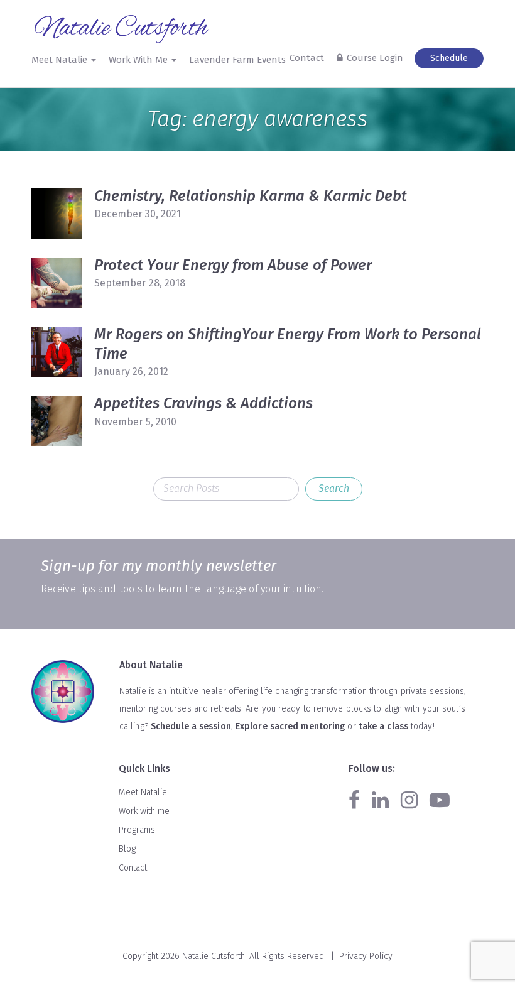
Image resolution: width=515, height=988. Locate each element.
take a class (383, 726)
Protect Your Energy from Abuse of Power (233, 265)
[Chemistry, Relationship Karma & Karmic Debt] (56, 213)
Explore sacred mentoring (290, 726)
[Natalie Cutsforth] (122, 29)
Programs (137, 830)
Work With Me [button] (139, 59)
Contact (307, 57)
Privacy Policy (366, 956)
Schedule (449, 58)
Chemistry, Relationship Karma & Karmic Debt (250, 196)
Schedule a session (191, 726)
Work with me (144, 811)
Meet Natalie (143, 792)
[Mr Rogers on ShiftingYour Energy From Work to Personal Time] (56, 352)
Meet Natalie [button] (60, 59)
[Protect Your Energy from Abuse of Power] (56, 283)
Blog (127, 849)
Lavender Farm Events (237, 59)
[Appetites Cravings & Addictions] (56, 421)
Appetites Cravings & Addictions (203, 403)
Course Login (375, 57)
